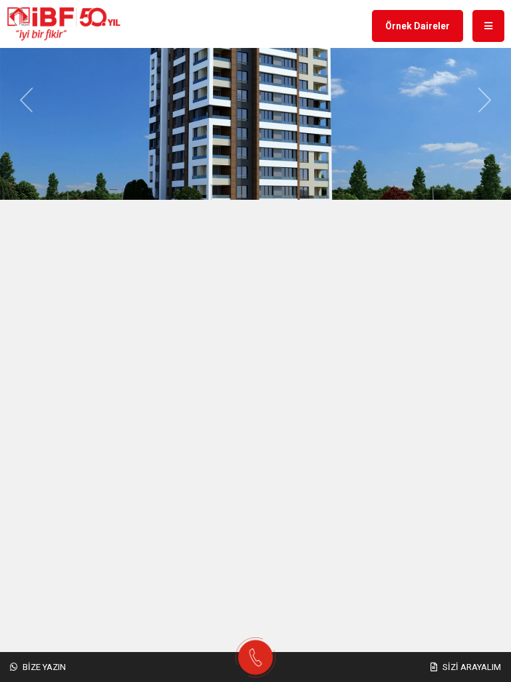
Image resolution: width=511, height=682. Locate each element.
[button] (26, 100)
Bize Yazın (43, 667)
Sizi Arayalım (470, 667)
